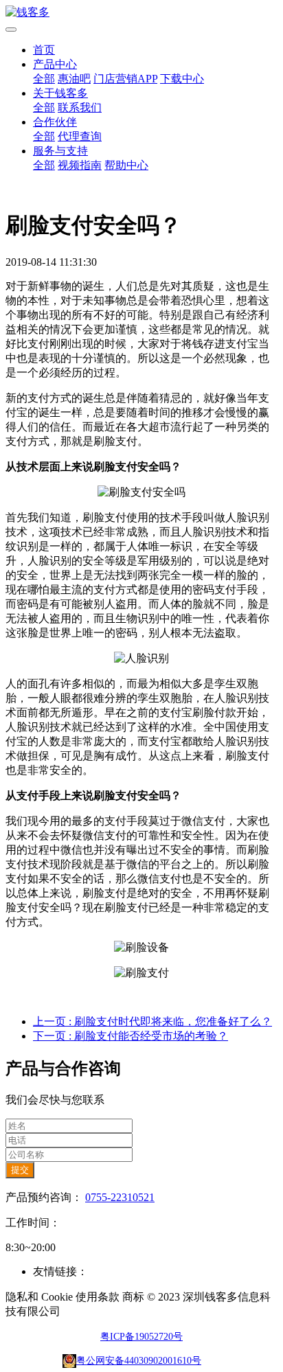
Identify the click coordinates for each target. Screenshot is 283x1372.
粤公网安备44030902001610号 (138, 1361)
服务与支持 (60, 151)
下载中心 (182, 78)
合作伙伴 (55, 122)
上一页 (152, 1021)
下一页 (130, 1036)
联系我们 (80, 107)
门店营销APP (125, 78)
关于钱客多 (60, 93)
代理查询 (80, 136)
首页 (44, 50)
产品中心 (55, 64)
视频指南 (80, 165)
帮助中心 (126, 165)
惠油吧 (74, 78)
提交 (20, 1170)
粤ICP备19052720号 (141, 1336)
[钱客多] (141, 12)
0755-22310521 (120, 1197)
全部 (44, 78)
